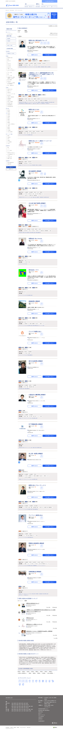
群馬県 (17, 704)
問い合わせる (55, 607)
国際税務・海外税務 (47, 703)
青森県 (15, 703)
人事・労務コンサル (47, 706)
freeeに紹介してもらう (49, 54)
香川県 (27, 709)
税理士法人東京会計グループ (32, 603)
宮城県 (20, 703)
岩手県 (17, 703)
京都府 (17, 707)
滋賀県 (15, 707)
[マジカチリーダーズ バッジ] (52, 681)
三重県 (12, 707)
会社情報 (11, 727)
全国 (6, 701)
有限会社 (23, 671)
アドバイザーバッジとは (53, 34)
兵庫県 (22, 707)
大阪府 (20, 707)
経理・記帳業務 (54, 697)
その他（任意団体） (50, 673)
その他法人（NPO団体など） (22, 673)
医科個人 (38, 673)
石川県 (17, 706)
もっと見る (55, 638)
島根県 (15, 709)
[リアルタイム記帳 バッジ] (46, 681)
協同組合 (50, 671)
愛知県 (32, 706)
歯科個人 (34, 673)
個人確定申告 (46, 697)
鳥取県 (12, 709)
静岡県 (29, 706)
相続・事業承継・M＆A (52, 700)
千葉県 (22, 704)
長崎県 (17, 710)
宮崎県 (25, 710)
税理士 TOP (7, 10)
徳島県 (25, 709)
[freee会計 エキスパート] (19, 681)
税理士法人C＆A (30, 617)
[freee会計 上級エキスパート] (23, 681)
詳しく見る (48, 607)
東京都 (25, 704)
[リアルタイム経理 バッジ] (49, 681)
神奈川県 (27, 704)
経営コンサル (54, 702)
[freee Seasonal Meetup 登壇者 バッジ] (36, 681)
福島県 (27, 703)
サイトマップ (40, 719)
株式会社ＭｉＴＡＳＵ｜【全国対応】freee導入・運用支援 (39, 631)
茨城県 (12, 704)
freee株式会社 (7, 727)
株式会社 (19, 671)
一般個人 (29, 673)
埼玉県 (20, 704)
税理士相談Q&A (38, 6)
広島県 (20, 709)
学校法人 (46, 671)
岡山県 (17, 709)
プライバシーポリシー (23, 727)
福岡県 (12, 710)
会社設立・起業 (46, 700)
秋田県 (22, 703)
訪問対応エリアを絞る (10, 53)
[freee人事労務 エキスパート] (26, 681)
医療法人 (37, 671)
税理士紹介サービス (32, 6)
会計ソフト (48, 6)
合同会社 (32, 671)
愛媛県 (29, 709)
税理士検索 (26, 6)
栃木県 (15, 704)
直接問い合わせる (34, 54)
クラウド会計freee (41, 716)
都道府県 (8, 38)
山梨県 (22, 706)
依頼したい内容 (9, 45)
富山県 (15, 706)
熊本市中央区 (31, 649)
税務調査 (50, 702)
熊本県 (20, 710)
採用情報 (15, 727)
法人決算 (50, 697)
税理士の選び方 (43, 6)
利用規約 (18, 727)
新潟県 (12, 706)
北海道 (12, 703)
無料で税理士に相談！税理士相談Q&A (43, 710)
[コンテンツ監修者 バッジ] (23, 684)
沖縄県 (30, 710)
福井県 (20, 706)
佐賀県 (15, 710)
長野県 (25, 706)
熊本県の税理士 (12, 10)
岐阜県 (27, 706)
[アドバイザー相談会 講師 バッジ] (39, 681)
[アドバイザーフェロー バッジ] (19, 684)
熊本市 (34, 646)
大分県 (22, 710)
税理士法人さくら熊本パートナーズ (34, 624)
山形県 (25, 703)
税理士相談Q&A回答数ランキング (43, 708)
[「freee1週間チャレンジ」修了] (43, 681)
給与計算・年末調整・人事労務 (48, 705)
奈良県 (25, 707)
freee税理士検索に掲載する (49, 1)
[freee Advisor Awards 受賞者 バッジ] (29, 681)
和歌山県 (27, 707)
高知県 (32, 709)
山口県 (22, 709)
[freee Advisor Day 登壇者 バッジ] (33, 681)
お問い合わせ (28, 727)
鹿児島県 (27, 710)
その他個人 (43, 673)
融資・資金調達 (46, 702)
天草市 (35, 649)
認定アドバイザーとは (54, 6)
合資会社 (28, 671)
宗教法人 (41, 671)
